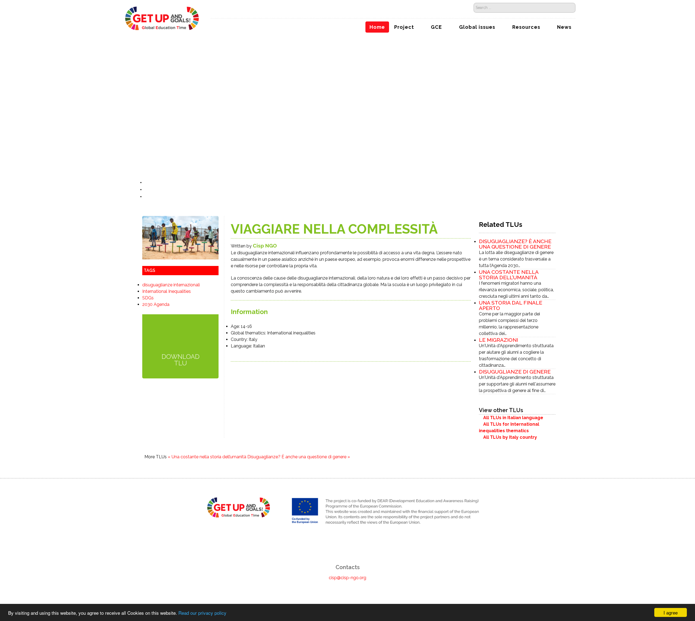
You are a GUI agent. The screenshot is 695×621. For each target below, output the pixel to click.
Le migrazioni (498, 340)
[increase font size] (153, 182)
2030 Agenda (155, 304)
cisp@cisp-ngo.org (347, 577)
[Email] (147, 197)
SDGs (148, 297)
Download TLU (181, 359)
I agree (671, 612)
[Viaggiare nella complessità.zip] (180, 337)
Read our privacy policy (202, 612)
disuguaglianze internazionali (171, 284)
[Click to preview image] (180, 237)
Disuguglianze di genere (515, 371)
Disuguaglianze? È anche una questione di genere (515, 244)
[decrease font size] (147, 182)
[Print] (147, 189)
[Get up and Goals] (162, 17)
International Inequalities (166, 291)
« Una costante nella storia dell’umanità (207, 456)
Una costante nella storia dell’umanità (508, 274)
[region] (347, 99)
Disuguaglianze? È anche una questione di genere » (298, 456)
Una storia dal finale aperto (510, 305)
